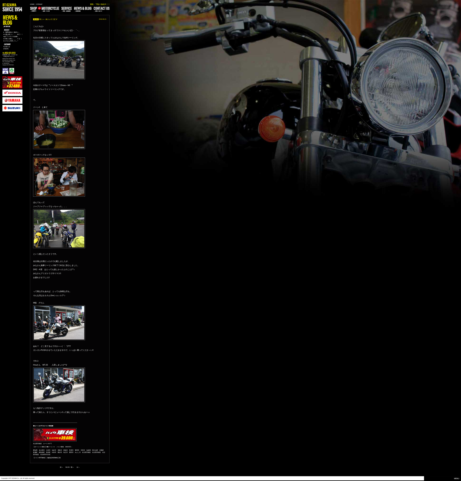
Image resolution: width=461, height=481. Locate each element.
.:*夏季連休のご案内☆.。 (12, 32)
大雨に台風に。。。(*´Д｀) (13, 39)
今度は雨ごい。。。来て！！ (13, 34)
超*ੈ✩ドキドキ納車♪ (11, 36)
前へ (61, 467)
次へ (78, 467)
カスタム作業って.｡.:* (11, 41)
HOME (32, 4)
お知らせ (7, 46)
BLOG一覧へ (70, 467)
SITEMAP (39, 4)
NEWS (6, 49)
